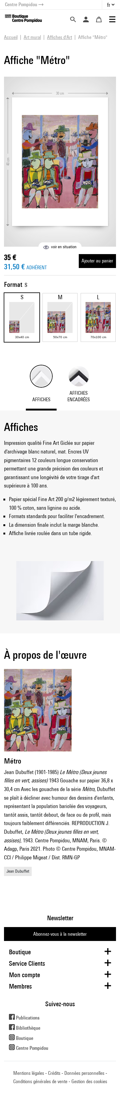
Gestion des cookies (89, 1081)
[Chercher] (73, 19)
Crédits (54, 1073)
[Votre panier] (99, 19)
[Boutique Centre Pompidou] (23, 18)
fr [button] (108, 5)
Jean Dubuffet (17, 871)
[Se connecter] (86, 19)
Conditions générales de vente (40, 1081)
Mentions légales (28, 1073)
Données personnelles (84, 1073)
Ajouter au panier (97, 261)
